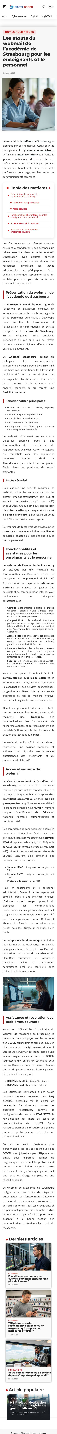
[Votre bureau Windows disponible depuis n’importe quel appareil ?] (28, 1353)
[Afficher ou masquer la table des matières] (49, 188)
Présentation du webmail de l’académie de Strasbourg (24, 195)
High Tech (13, 1273)
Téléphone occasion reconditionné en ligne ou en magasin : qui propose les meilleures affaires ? (26, 1327)
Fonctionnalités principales (26, 202)
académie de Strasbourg (36, 141)
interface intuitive (28, 154)
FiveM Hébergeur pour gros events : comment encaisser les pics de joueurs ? (28, 1279)
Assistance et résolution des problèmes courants (24, 230)
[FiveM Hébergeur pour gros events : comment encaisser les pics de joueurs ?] (28, 1257)
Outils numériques (19, 32)
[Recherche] (44, 6)
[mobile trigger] (5, 6)
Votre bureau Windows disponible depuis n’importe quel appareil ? (29, 1374)
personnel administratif (39, 150)
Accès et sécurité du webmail (25, 223)
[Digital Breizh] (21, 6)
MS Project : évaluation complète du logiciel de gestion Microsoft (28, 1405)
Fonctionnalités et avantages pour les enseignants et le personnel (29, 216)
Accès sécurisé (20, 208)
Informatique (15, 1370)
